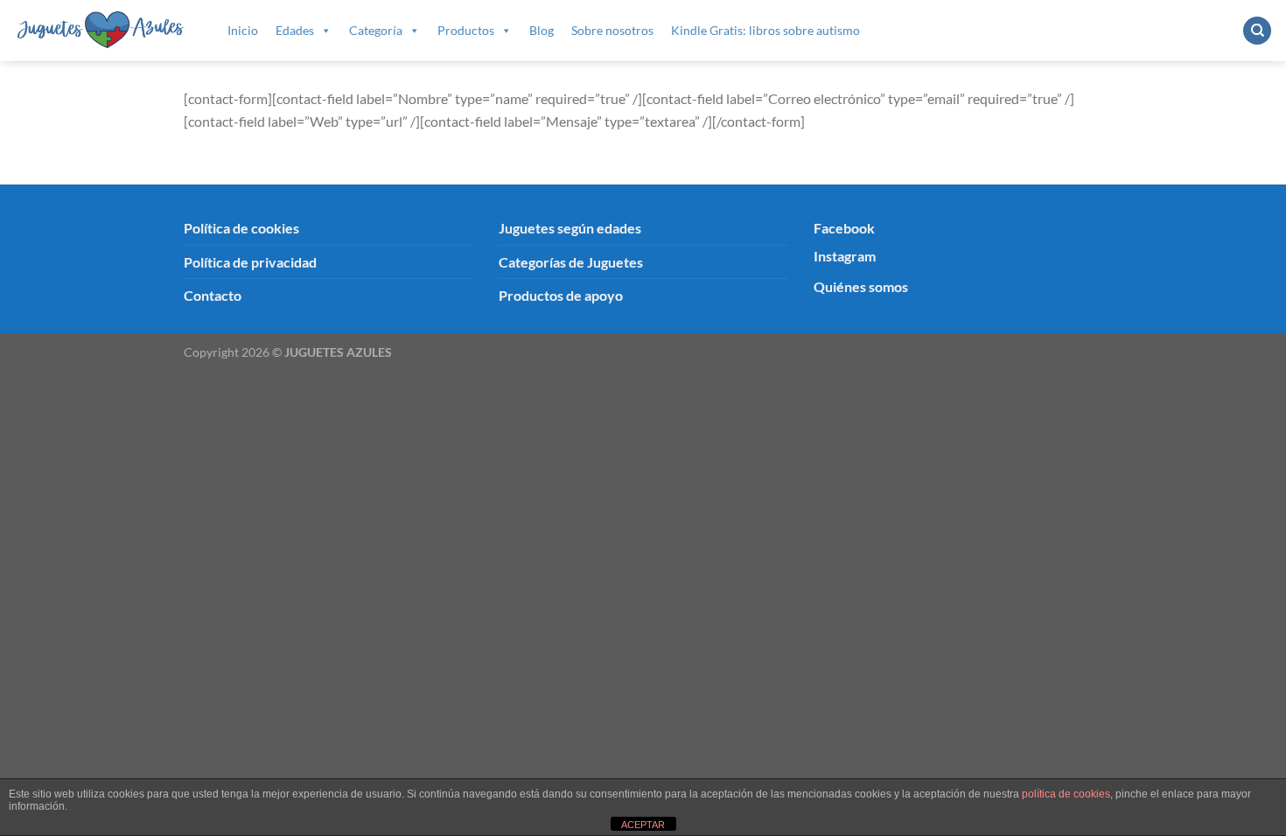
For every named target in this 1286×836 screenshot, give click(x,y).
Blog (541, 30)
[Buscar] (1257, 31)
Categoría (375, 30)
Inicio (242, 30)
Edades (295, 30)
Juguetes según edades (570, 227)
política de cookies (1066, 794)
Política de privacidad (250, 262)
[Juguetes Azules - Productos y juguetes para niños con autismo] (101, 30)
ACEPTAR (643, 824)
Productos (465, 30)
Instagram (845, 255)
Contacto (212, 295)
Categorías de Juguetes (571, 262)
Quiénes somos (861, 286)
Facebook (844, 227)
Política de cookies (241, 227)
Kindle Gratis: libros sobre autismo (765, 30)
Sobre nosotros (612, 30)
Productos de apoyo (561, 295)
